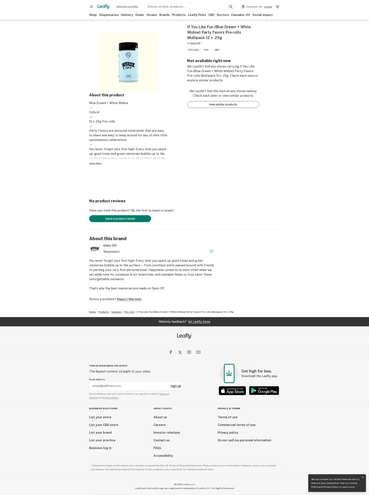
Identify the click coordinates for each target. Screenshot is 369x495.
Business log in (100, 448)
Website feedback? (184, 321)
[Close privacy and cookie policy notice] (362, 477)
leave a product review (120, 218)
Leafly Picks (197, 15)
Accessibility (163, 456)
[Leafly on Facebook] (170, 352)
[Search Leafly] (231, 6)
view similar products (223, 104)
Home (92, 312)
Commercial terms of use (237, 425)
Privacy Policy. (110, 397)
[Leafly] (103, 6)
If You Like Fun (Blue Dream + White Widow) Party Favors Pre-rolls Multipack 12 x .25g (185, 312)
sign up (175, 386)
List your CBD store (103, 425)
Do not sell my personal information (244, 440)
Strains (151, 15)
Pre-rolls (129, 312)
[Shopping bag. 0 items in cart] (277, 6)
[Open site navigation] (91, 6)
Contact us (162, 440)
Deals (139, 15)
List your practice (102, 440)
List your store (100, 417)
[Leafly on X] (179, 352)
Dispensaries (109, 15)
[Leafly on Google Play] (264, 390)
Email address (97, 379)
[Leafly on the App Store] (232, 390)
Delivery (127, 15)
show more (95, 163)
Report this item (129, 299)
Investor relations (167, 432)
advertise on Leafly (127, 6)
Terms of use (228, 417)
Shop (93, 15)
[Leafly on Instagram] (189, 352)
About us (160, 417)
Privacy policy (228, 432)
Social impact (263, 15)
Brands (164, 15)
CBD (211, 15)
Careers (160, 425)
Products (179, 15)
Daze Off (195, 43)
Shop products (111, 251)
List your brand (100, 432)
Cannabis (116, 312)
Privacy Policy (331, 487)
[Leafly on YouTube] (198, 352)
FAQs (157, 448)
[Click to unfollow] (211, 251)
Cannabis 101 (240, 15)
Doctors (223, 15)
